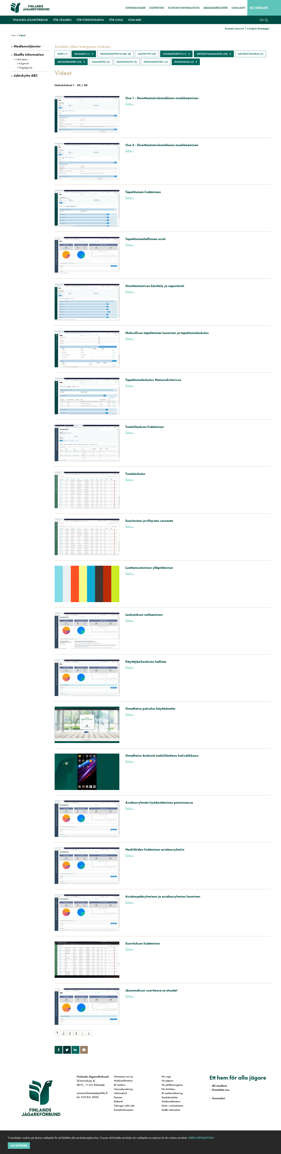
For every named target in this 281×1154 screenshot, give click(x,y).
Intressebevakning (123, 1089)
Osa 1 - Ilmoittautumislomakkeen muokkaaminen (161, 98)
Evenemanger (136, 8)
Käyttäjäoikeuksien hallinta (145, 661)
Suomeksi (217, 1098)
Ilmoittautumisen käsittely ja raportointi (154, 286)
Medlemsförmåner (123, 1080)
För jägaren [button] (62, 20)
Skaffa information (29, 54)
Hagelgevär (25, 67)
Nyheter (118, 1097)
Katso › (129, 103)
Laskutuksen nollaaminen (144, 615)
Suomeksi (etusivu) (234, 28)
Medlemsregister (215, 8)
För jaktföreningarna (172, 1085)
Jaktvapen (22, 59)
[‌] (77, 1110)
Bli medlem (259, 8)
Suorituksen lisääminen (142, 943)
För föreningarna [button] (90, 20)
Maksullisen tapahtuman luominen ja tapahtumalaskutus (167, 333)
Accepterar (18, 1145)
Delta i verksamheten (172, 1105)
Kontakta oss (219, 1090)
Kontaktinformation (184, 8)
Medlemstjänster (27, 46)
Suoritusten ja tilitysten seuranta (149, 521)
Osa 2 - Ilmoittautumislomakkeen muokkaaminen (161, 145)
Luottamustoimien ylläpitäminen (149, 568)
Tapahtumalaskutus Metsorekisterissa (153, 380)
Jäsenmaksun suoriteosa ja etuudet (151, 990)
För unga (166, 1076)
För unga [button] (116, 20)
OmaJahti (238, 8)
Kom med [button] (134, 20)
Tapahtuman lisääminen (143, 192)
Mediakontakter (170, 1097)
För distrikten (168, 1089)
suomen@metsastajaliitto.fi (92, 1093)
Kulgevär (24, 63)
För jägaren (168, 1080)
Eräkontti (118, 1101)
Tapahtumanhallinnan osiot (145, 239)
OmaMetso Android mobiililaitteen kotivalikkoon (161, 755)
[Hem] (31, 8)
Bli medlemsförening (172, 1093)
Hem (13, 35)
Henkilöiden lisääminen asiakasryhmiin (154, 849)
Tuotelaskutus (135, 474)
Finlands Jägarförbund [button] (30, 20)
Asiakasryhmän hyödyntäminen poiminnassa (159, 802)
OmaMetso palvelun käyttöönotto (150, 708)
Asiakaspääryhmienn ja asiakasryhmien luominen (162, 896)
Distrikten (156, 8)
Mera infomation (200, 1138)
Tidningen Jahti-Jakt (124, 1105)
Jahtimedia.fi (120, 1093)
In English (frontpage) (258, 28)
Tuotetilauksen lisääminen (144, 427)
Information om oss (123, 1076)
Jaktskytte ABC (26, 75)
